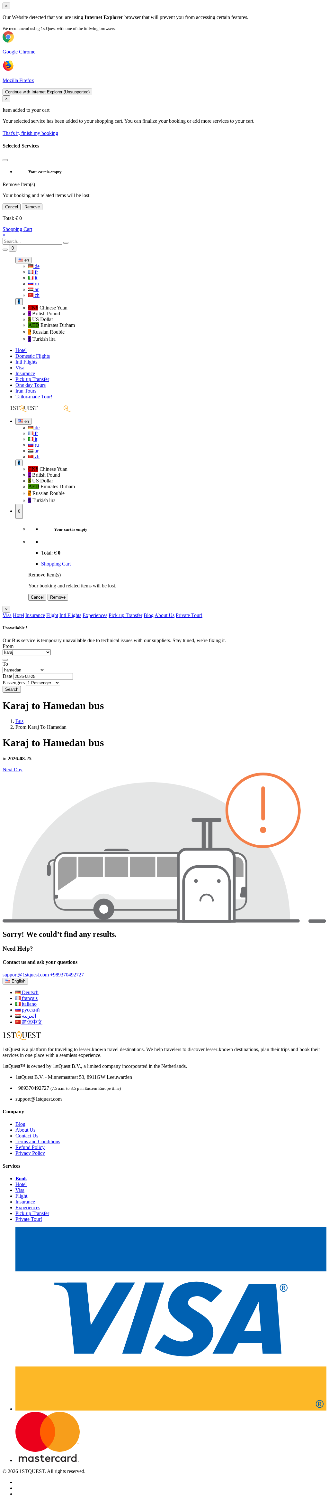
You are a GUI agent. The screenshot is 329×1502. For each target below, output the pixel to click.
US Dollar (40, 319)
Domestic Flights (32, 356)
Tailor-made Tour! (33, 396)
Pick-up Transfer (32, 379)
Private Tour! (189, 615)
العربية (28, 1016)
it (35, 277)
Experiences (95, 615)
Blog (149, 615)
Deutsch (30, 992)
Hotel (21, 350)
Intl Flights (26, 362)
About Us (164, 615)
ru (36, 283)
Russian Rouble (46, 332)
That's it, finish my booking (30, 133)
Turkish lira (42, 339)
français (29, 998)
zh (36, 295)
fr (35, 272)
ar (36, 289)
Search (11, 689)
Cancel (11, 206)
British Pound (44, 313)
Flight (52, 615)
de (36, 266)
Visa (19, 367)
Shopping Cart (17, 229)
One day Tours (30, 385)
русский (30, 1009)
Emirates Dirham (51, 325)
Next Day (12, 769)
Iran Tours (25, 391)
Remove (32, 206)
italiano (29, 1004)
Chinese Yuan (47, 307)
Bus (19, 721)
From (8, 646)
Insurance (25, 373)
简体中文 (31, 1022)
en (26, 260)
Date (7, 676)
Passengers (14, 682)
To (5, 664)
